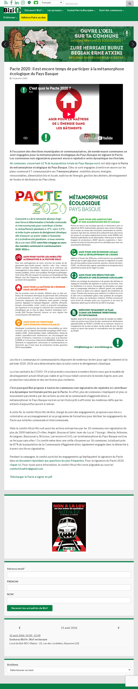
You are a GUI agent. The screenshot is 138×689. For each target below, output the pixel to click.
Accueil (7, 10)
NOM (10, 594)
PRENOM (12, 581)
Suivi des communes (111, 10)
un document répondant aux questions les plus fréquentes (49, 460)
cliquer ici (15, 464)
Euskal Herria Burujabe (80, 10)
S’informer (9, 17)
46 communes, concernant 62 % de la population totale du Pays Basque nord (55, 163)
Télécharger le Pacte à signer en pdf (31, 476)
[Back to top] (129, 667)
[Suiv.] (118, 628)
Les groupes (55, 10)
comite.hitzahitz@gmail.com (26, 468)
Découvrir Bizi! (33, 10)
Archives (12, 664)
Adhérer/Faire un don (33, 17)
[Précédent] (19, 628)
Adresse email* (16, 568)
